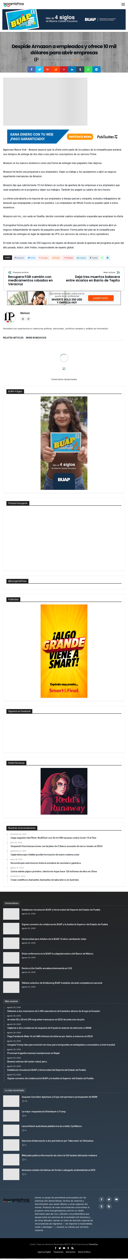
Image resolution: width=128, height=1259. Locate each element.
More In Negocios (36, 338)
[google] (48, 69)
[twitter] (40, 69)
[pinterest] (64, 69)
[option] (22, 362)
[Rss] (109, 1230)
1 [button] (63, 389)
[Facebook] (101, 1223)
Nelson (44, 60)
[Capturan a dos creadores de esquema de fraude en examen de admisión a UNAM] (106, 354)
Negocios (33, 40)
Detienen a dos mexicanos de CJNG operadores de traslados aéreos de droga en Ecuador (20, 376)
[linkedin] (72, 69)
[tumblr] (80, 69)
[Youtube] (116, 1223)
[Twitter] (109, 1223)
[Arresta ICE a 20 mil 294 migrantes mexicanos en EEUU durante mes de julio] (64, 354)
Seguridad (35, 364)
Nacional (68, 364)
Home (22, 40)
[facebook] (31, 69)
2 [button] (65, 389)
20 (26, 1124)
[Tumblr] (101, 1230)
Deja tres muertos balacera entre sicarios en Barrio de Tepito (93, 277)
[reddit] (56, 69)
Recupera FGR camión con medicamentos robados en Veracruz (30, 279)
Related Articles (13, 338)
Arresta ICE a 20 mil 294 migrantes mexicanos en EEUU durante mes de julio (62, 376)
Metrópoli (109, 364)
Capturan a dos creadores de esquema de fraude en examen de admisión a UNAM (104, 376)
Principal (24, 364)
